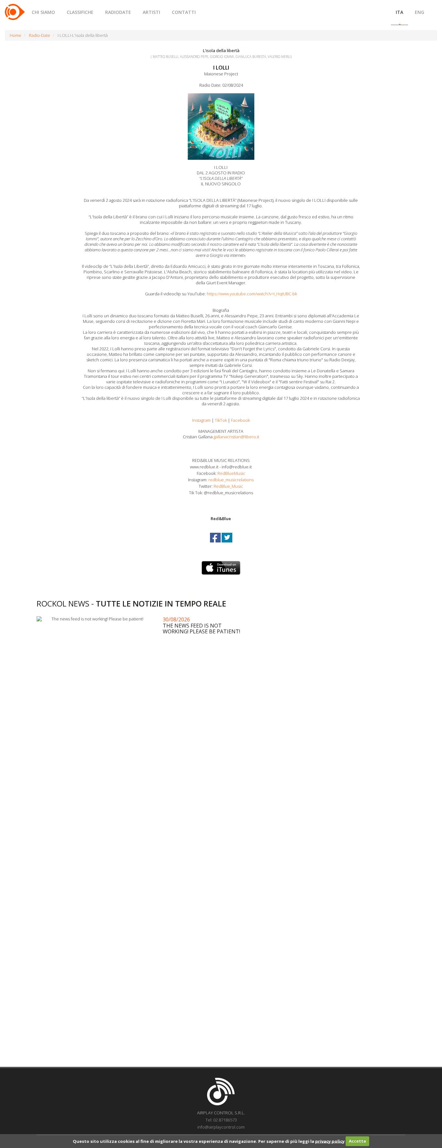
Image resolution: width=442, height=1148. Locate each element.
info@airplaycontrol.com (221, 1127)
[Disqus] (221, 804)
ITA (399, 12)
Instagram (201, 420)
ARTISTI (151, 12)
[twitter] (227, 543)
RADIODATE (118, 12)
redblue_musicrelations (231, 480)
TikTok (221, 420)
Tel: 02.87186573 (221, 1120)
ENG (419, 12)
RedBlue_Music (228, 486)
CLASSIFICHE (80, 12)
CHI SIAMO (43, 12)
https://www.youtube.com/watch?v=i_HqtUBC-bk (252, 294)
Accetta (357, 1141)
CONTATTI (184, 12)
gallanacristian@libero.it (236, 437)
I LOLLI (221, 67)
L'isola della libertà (221, 50)
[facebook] (216, 543)
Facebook (240, 420)
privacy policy (330, 1141)
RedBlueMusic (230, 473)
